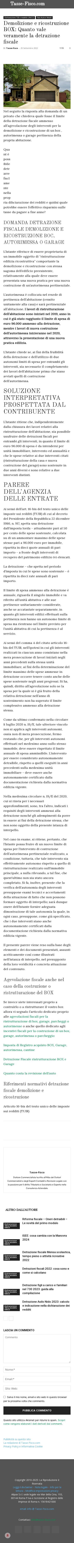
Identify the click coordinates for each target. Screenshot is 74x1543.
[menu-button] (6, 3)
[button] (68, 4)
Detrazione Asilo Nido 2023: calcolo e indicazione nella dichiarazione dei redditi (46, 1305)
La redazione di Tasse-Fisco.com (21, 1442)
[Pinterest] (22, 55)
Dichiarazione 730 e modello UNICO (19, 17)
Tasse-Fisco (12, 48)
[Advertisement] (42, 173)
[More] (62, 55)
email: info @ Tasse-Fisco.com (37, 1508)
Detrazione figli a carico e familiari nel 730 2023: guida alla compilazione (44, 1289)
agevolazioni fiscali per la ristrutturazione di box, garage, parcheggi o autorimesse (36, 1021)
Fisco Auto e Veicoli (44, 17)
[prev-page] (5, 1318)
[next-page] (11, 1318)
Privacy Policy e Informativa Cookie (23, 1446)
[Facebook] (6, 55)
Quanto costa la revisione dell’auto (29, 1073)
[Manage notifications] (7, 1535)
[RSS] (37, 1529)
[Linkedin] (38, 55)
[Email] (46, 55)
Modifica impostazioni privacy (41, 1490)
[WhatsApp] (30, 55)
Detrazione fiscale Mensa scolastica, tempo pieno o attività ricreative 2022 (46, 1256)
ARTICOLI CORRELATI (22, 1204)
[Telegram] (54, 55)
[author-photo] (37, 1167)
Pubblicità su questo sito (17, 1439)
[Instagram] (27, 1529)
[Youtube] (55, 1529)
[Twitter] (14, 55)
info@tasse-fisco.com (43, 1519)
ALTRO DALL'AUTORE (22, 1210)
